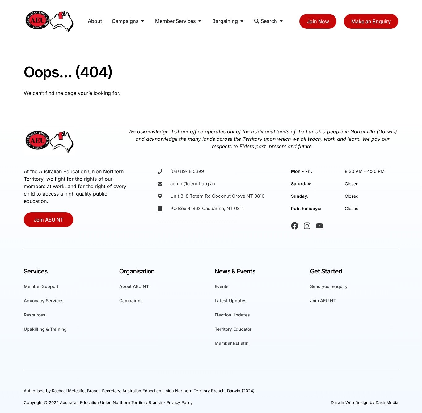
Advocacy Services (44, 300)
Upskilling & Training (45, 329)
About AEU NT (134, 286)
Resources (34, 314)
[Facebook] (294, 226)
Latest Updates (231, 300)
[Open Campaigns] (142, 21)
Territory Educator (233, 329)
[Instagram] (307, 226)
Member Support (41, 286)
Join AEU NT (323, 300)
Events (222, 286)
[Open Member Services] (199, 21)
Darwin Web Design (350, 402)
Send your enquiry (329, 286)
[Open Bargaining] (241, 21)
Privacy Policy (179, 402)
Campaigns (131, 300)
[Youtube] (319, 226)
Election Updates (232, 314)
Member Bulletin (231, 343)
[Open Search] (281, 21)
